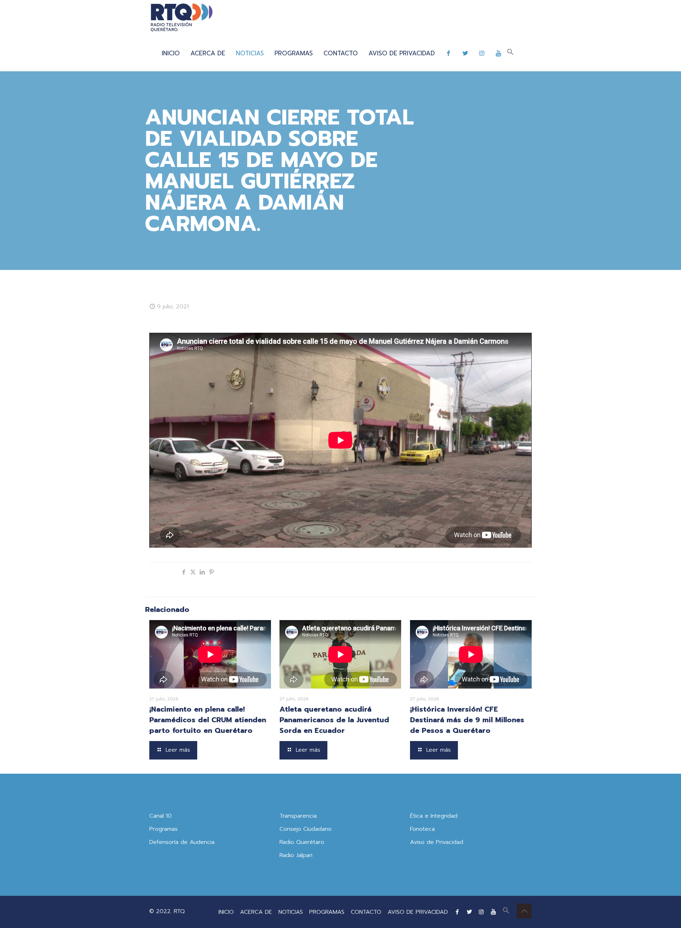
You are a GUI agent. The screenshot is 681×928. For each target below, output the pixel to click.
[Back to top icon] (524, 911)
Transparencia (298, 816)
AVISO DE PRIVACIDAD (418, 912)
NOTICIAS (290, 912)
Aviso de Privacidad (436, 842)
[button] (510, 53)
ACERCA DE (256, 912)
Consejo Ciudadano (305, 829)
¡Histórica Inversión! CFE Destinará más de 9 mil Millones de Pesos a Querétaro (467, 720)
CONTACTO (366, 912)
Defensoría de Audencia (182, 842)
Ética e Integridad (434, 816)
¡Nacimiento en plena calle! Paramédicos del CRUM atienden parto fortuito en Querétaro (207, 720)
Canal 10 (160, 816)
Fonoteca (422, 829)
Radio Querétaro (301, 842)
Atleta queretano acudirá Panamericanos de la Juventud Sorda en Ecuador (334, 720)
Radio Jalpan (295, 855)
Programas (163, 829)
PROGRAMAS (326, 912)
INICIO (226, 912)
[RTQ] (181, 17)
